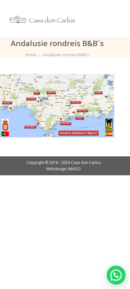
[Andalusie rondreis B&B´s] (57, 105)
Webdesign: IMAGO (63, 169)
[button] (116, 275)
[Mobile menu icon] (117, 19)
